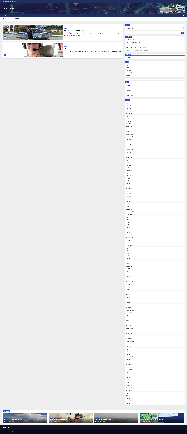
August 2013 (129, 369)
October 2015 (129, 307)
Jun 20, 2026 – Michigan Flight (133, 42)
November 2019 (129, 209)
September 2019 (130, 211)
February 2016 (129, 299)
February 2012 (129, 400)
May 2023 (128, 154)
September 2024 (130, 136)
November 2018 (129, 237)
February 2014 (129, 356)
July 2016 (128, 289)
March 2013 (128, 377)
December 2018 (129, 235)
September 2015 (130, 310)
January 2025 (129, 129)
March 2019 (128, 227)
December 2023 (130, 149)
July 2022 (128, 162)
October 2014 (129, 338)
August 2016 (129, 286)
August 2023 (129, 152)
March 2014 (128, 354)
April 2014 (128, 351)
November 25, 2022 (68, 32)
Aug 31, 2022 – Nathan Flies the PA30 (73, 48)
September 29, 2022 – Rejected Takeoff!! (74, 30)
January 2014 (129, 359)
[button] (181, 15)
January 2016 (129, 302)
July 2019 (128, 217)
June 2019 (128, 219)
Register (128, 65)
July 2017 (128, 268)
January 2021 (129, 183)
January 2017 (129, 276)
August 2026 (129, 103)
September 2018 (130, 242)
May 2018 (128, 253)
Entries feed (128, 70)
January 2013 (129, 382)
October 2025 (129, 113)
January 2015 (129, 330)
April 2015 (128, 323)
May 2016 (128, 294)
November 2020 (130, 186)
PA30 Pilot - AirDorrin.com (8, 8)
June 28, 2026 (53, 421)
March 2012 (128, 398)
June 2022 (128, 165)
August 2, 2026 (8, 421)
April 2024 (128, 144)
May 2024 (128, 142)
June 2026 (128, 105)
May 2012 (128, 395)
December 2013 (129, 362)
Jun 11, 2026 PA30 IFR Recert (133, 45)
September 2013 (130, 367)
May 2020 (128, 196)
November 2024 (130, 134)
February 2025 (129, 126)
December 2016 (129, 279)
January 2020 (129, 206)
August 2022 (129, 160)
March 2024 (129, 147)
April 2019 (128, 224)
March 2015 (128, 325)
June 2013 (128, 372)
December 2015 (129, 305)
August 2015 (129, 312)
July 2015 (128, 315)
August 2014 (129, 343)
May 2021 (128, 178)
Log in (127, 67)
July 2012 (128, 393)
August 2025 (129, 116)
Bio (8, 15)
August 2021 (129, 173)
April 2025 (128, 121)
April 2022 (128, 167)
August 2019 (129, 214)
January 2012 (129, 403)
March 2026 (129, 108)
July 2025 (128, 118)
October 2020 (129, 188)
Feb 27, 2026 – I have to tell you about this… (136, 47)
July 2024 (128, 139)
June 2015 (128, 318)
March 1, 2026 (144, 421)
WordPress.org (129, 75)
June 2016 (128, 292)
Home (5, 15)
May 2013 (128, 374)
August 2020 (129, 191)
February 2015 (129, 328)
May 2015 (128, 320)
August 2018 (129, 245)
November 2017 (129, 266)
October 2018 (129, 240)
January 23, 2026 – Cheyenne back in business (137, 50)
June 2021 (128, 175)
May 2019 (128, 222)
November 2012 (129, 387)
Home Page (65, 28)
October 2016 (129, 284)
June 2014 (128, 346)
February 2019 (129, 230)
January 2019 (129, 232)
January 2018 (129, 263)
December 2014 (129, 333)
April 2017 (128, 274)
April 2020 (128, 198)
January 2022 (129, 170)
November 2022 (130, 157)
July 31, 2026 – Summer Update (133, 39)
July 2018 (128, 248)
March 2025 (129, 123)
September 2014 (130, 341)
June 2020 (128, 193)
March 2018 (128, 258)
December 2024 (130, 131)
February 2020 (129, 204)
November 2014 (129, 336)
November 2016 (129, 281)
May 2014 (128, 349)
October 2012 (129, 390)
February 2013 (129, 380)
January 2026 (129, 110)
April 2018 (128, 255)
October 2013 (129, 364)
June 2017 (128, 271)
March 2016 (128, 297)
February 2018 (129, 261)
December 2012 (129, 385)
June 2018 (128, 250)
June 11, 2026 (98, 421)
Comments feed (129, 72)
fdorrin (74, 32)
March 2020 (129, 201)
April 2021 (128, 180)
